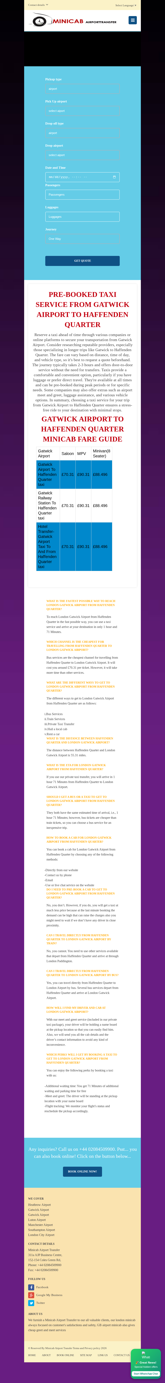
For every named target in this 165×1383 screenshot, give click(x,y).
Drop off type (54, 123)
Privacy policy (92, 1348)
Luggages (51, 207)
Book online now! (82, 1171)
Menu (133, 20)
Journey (51, 229)
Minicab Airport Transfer (61, 1320)
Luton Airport (37, 1219)
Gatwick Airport (38, 1209)
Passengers (52, 185)
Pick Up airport (56, 101)
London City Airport (41, 1235)
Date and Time (55, 167)
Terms (76, 1348)
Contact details (36, 4)
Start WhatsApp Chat (146, 1373)
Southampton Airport (41, 1230)
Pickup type (53, 79)
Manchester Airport (40, 1225)
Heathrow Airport (39, 1204)
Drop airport (54, 145)
